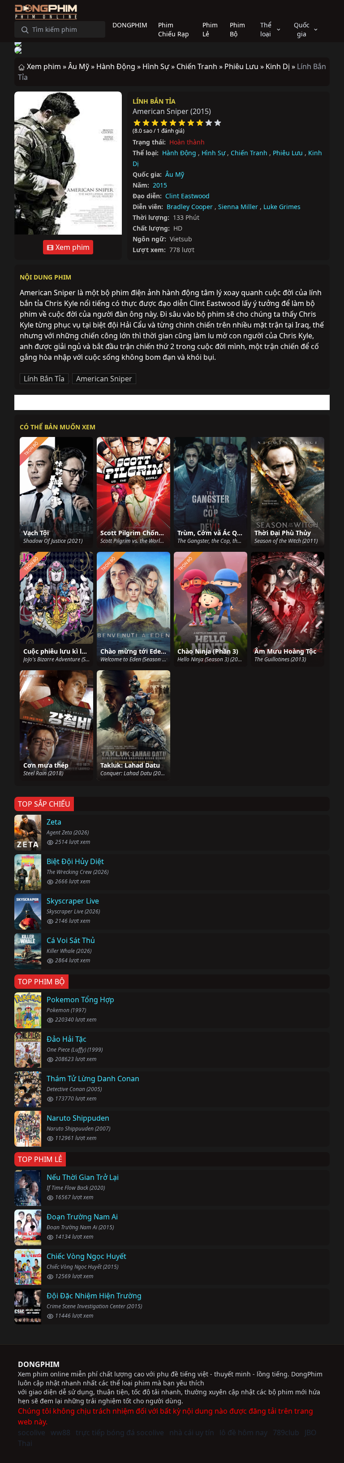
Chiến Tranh (249, 152)
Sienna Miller (238, 206)
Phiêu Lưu (288, 152)
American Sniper (104, 379)
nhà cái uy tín (191, 1432)
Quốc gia (302, 29)
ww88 (60, 1432)
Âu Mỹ (174, 174)
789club (286, 1432)
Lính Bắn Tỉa (154, 101)
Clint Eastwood (187, 196)
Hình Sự (213, 152)
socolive (31, 1432)
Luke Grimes (282, 206)
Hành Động (179, 152)
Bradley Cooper (190, 206)
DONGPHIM (39, 1364)
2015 (160, 185)
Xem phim (72, 247)
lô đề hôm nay (243, 1432)
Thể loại (265, 29)
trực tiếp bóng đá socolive (120, 1432)
